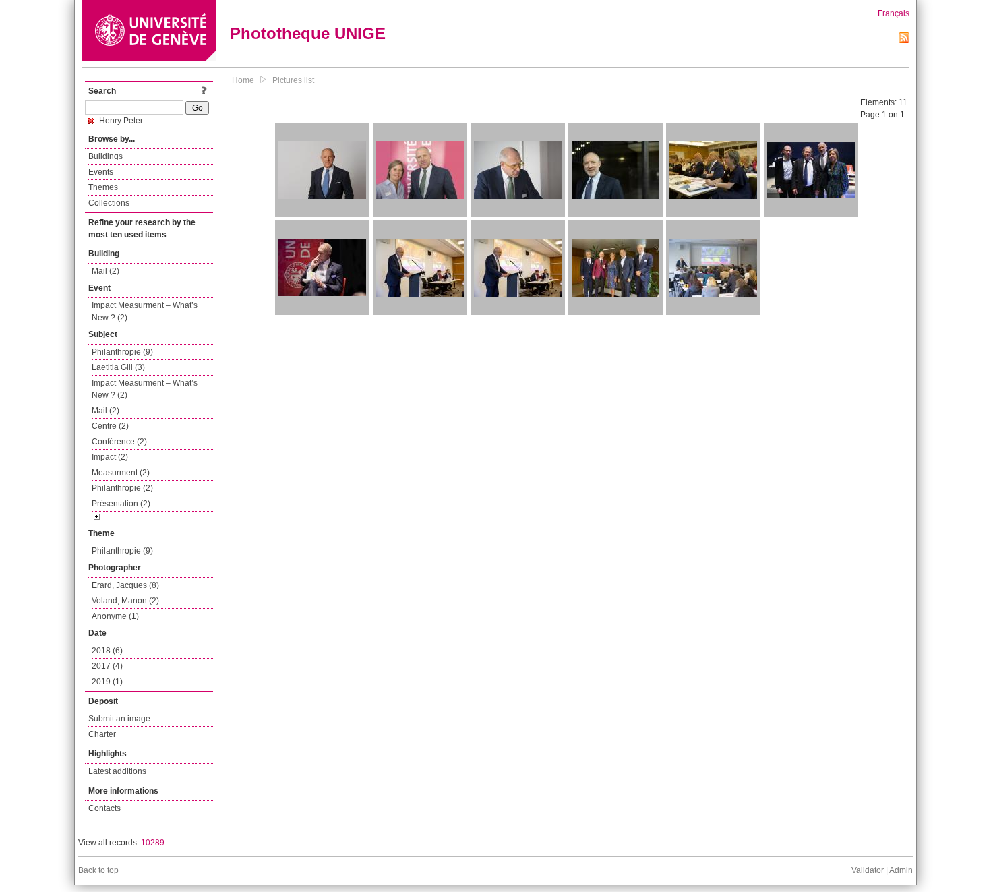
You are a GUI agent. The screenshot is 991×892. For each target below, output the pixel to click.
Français (893, 13)
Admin (901, 870)
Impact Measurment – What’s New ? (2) (145, 311)
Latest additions (117, 771)
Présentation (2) (121, 503)
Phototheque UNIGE (308, 33)
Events (100, 172)
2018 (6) (107, 650)
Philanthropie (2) (122, 488)
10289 (152, 843)
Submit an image (119, 718)
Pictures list (293, 80)
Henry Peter (120, 120)
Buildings (105, 156)
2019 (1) (107, 681)
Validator (867, 870)
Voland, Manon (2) (125, 600)
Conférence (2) (119, 441)
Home (243, 80)
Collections (108, 203)
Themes (103, 187)
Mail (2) (105, 271)
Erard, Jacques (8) (125, 585)
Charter (102, 734)
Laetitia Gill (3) (118, 367)
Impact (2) (110, 457)
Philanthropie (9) (122, 352)
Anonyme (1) (115, 616)
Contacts (104, 808)
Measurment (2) (121, 472)
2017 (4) (107, 666)
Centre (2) (110, 426)
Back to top (98, 870)
